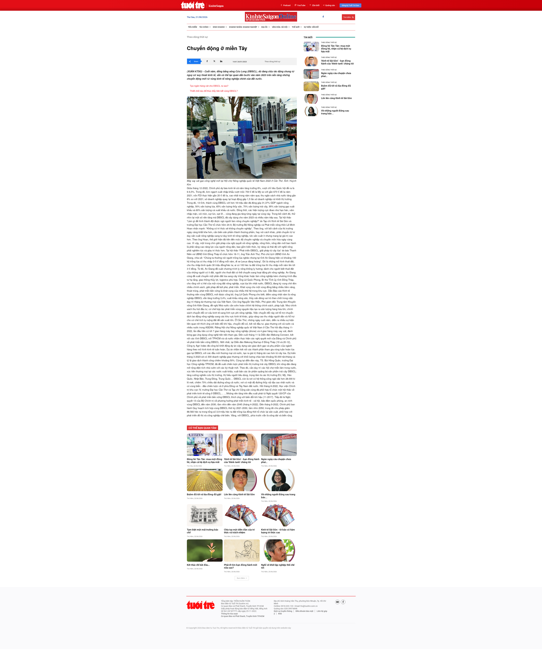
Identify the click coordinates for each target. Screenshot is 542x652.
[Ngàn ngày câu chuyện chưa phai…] (279, 445)
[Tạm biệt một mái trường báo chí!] (205, 515)
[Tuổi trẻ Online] (200, 605)
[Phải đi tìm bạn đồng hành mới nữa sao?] (242, 550)
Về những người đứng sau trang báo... (278, 496)
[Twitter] (214, 61)
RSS (280, 614)
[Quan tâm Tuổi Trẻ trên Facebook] (343, 602)
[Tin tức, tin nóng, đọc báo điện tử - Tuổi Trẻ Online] (193, 5)
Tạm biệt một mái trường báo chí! (202, 531)
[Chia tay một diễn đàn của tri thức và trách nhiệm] (242, 515)
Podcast (287, 5)
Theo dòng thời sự (197, 36)
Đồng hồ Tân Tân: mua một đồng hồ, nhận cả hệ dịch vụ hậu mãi (204, 460)
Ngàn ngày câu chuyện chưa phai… (276, 460)
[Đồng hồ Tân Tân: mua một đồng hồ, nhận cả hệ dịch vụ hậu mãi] (205, 445)
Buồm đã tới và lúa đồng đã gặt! (204, 494)
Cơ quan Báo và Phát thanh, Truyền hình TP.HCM (242, 616)
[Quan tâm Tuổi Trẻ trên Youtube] (337, 602)
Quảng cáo (330, 5)
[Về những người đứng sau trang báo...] (279, 480)
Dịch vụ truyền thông (283, 611)
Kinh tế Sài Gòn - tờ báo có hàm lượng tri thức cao (278, 531)
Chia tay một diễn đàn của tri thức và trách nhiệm (239, 531)
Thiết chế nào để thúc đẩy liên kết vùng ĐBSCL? (214, 91)
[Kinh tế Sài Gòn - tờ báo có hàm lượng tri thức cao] (279, 515)
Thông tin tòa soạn (229, 614)
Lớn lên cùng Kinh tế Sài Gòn (239, 494)
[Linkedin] (221, 61)
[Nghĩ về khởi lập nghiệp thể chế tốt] (279, 550)
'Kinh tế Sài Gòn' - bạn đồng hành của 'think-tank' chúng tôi (241, 460)
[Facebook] (323, 17)
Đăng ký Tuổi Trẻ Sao (350, 5)
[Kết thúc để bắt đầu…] (205, 550)
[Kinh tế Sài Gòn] (215, 5)
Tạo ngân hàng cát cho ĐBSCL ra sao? (209, 86)
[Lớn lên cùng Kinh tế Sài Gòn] (242, 480)
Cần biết (316, 5)
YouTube (301, 5)
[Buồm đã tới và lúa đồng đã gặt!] (205, 480)
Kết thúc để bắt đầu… (198, 564)
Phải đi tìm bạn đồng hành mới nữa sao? (240, 566)
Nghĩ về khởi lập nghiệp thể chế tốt (277, 566)
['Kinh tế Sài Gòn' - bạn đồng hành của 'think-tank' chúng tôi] (242, 445)
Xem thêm (241, 578)
